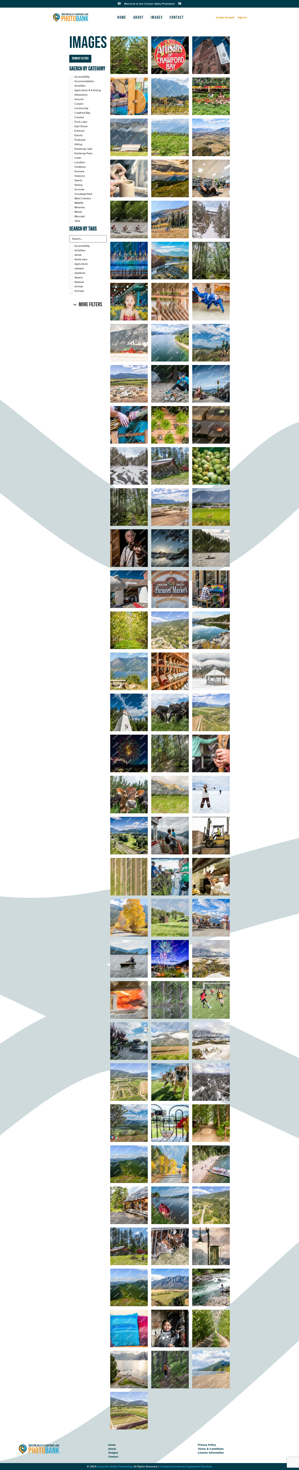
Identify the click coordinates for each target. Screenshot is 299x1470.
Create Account (225, 17)
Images (157, 17)
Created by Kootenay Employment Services (186, 1466)
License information (211, 1452)
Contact (177, 17)
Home (121, 17)
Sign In (242, 17)
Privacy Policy (207, 1445)
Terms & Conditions (211, 1449)
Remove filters (80, 58)
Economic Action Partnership (114, 1466)
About (138, 17)
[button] (88, 304)
